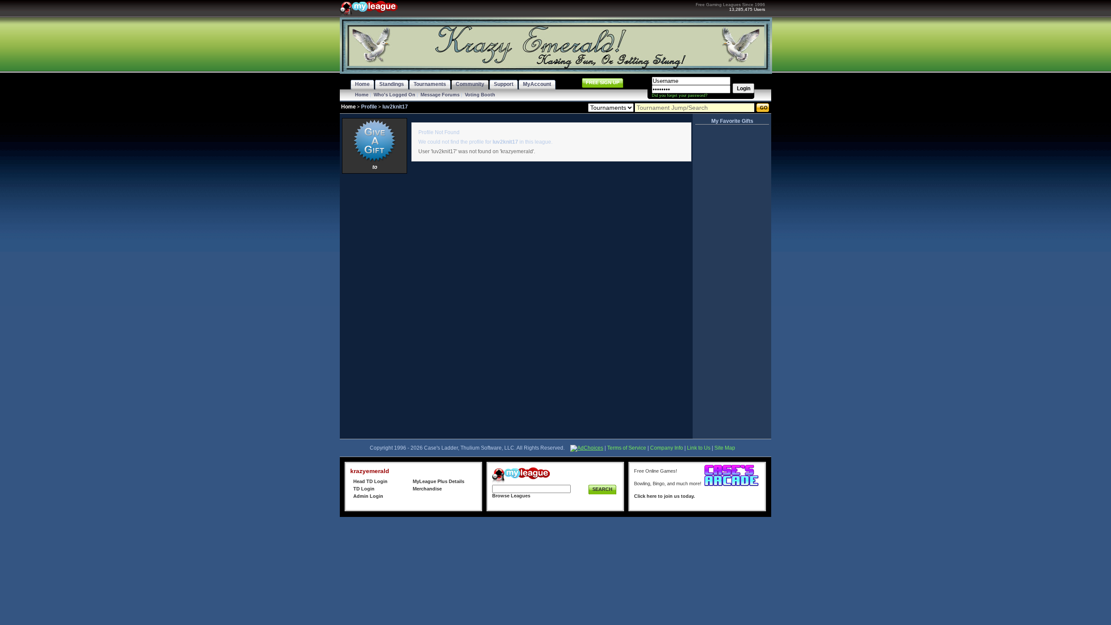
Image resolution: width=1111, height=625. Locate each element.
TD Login (364, 488)
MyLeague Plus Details (438, 481)
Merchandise (427, 488)
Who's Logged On (394, 94)
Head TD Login (370, 481)
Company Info (666, 448)
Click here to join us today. (664, 496)
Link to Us (698, 448)
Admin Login (368, 496)
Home (361, 94)
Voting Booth (480, 94)
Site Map (724, 448)
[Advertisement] (374, 306)
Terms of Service (626, 448)
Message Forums (440, 94)
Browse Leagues (511, 495)
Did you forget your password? (679, 95)
